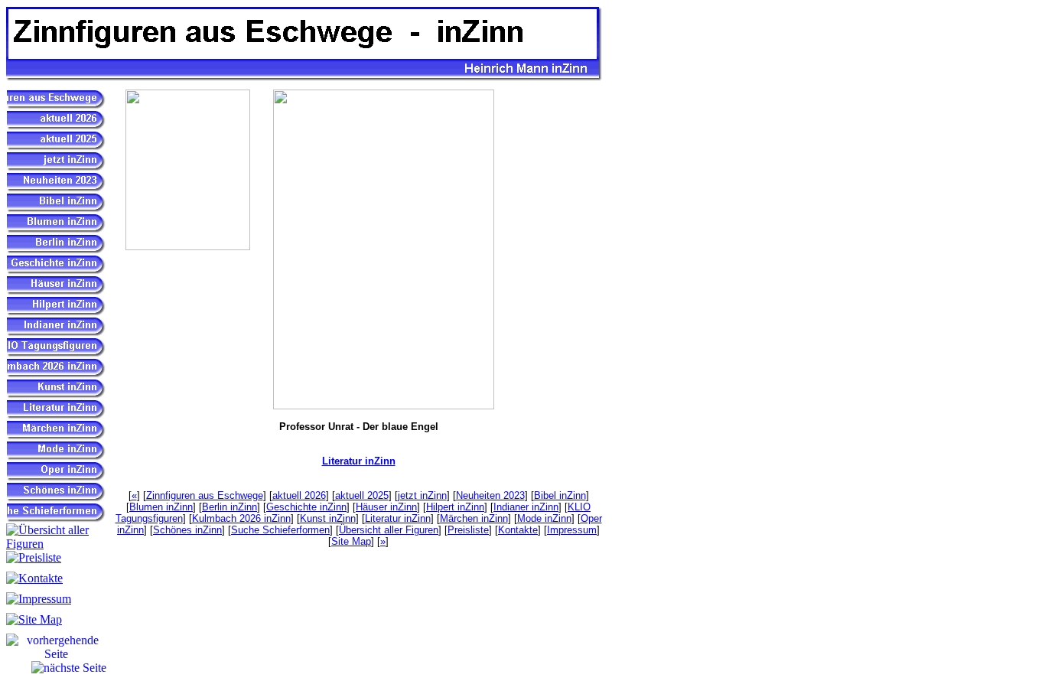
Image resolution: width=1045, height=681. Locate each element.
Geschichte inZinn (306, 507)
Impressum (572, 530)
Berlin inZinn (229, 507)
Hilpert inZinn (455, 507)
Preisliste (468, 530)
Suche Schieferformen (280, 530)
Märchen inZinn (474, 518)
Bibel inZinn (560, 495)
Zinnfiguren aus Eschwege (204, 495)
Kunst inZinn (328, 518)
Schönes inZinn (187, 530)
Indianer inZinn (525, 507)
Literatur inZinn (359, 461)
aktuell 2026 (299, 495)
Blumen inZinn (161, 507)
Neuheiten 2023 (490, 495)
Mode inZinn (544, 518)
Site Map (351, 541)
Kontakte (518, 530)
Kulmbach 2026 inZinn (241, 518)
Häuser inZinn (386, 507)
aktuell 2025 (362, 495)
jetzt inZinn (422, 495)
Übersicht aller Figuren (388, 530)
